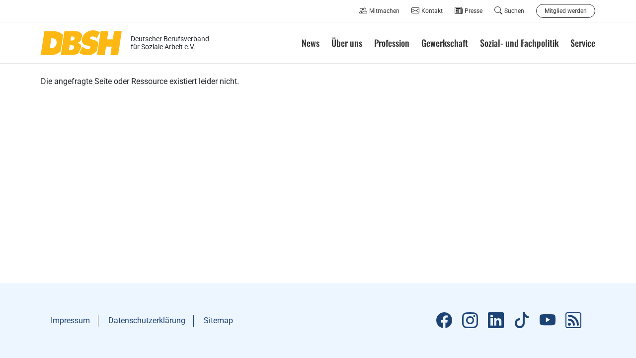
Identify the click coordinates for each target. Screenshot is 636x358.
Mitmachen (384, 10)
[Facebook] (444, 320)
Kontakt (432, 10)
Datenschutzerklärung (146, 320)
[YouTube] (548, 320)
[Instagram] (470, 320)
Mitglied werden (566, 10)
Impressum (70, 320)
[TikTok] (522, 320)
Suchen (514, 10)
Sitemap (218, 320)
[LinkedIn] (496, 320)
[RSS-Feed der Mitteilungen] (573, 320)
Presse (473, 10)
